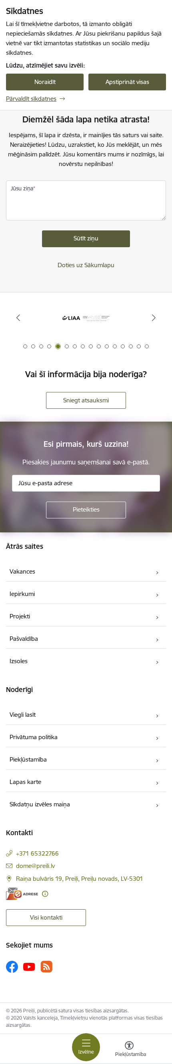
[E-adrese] (22, 893)
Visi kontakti (46, 917)
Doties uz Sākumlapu (86, 265)
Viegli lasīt (23, 714)
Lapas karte (25, 782)
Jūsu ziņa (22, 188)
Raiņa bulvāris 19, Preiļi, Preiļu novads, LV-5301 (79, 878)
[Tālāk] (154, 318)
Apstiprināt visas (127, 82)
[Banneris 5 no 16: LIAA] (86, 318)
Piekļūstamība (28, 759)
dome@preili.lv (35, 866)
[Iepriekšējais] (18, 318)
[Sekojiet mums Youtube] (29, 966)
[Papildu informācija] (45, 894)
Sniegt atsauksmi (86, 400)
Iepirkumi (22, 594)
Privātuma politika (34, 737)
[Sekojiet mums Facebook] (12, 967)
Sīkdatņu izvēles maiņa (40, 804)
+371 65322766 (37, 853)
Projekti (20, 616)
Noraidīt (45, 82)
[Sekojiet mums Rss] (46, 966)
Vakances (22, 571)
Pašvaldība (24, 638)
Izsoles (19, 661)
